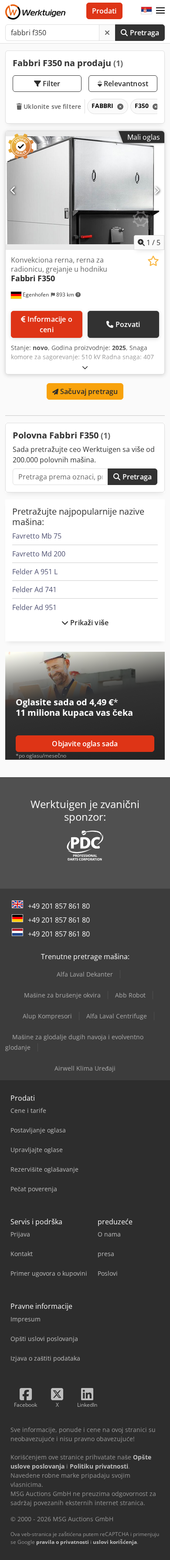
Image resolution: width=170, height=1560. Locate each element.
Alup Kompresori (47, 1016)
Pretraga (143, 32)
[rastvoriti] (85, 367)
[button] (160, 11)
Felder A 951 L (35, 571)
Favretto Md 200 (38, 554)
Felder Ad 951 (34, 607)
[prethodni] (13, 190)
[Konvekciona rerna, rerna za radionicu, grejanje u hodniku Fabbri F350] (85, 190)
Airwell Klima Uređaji (85, 1068)
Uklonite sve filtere (51, 106)
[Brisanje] (107, 32)
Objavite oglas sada (85, 743)
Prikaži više (88, 622)
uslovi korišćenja (115, 1542)
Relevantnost (125, 83)
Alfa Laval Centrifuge (116, 1016)
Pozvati (128, 324)
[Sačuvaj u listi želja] (153, 261)
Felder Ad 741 (34, 589)
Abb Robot (130, 995)
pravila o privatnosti (62, 1542)
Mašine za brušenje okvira (62, 995)
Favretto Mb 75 (36, 536)
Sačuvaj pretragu (88, 391)
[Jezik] (146, 11)
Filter (50, 83)
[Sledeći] (156, 190)
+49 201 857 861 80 (59, 906)
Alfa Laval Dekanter (85, 974)
